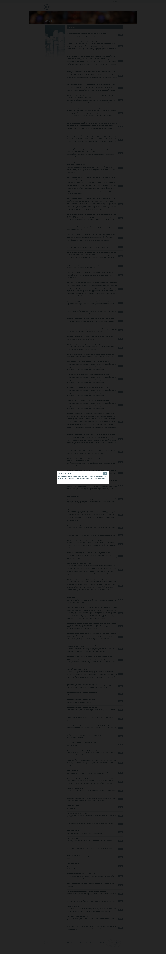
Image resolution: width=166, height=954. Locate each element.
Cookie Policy (67, 480)
